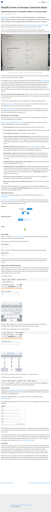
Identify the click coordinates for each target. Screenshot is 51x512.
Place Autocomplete (6, 398)
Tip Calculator (25, 505)
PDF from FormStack (9, 108)
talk (19, 104)
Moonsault (6, 17)
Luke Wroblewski (5, 195)
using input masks (17, 236)
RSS (30, 505)
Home (39, 2)
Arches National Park (8, 483)
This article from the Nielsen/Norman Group (12, 122)
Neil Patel (42, 25)
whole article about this (35, 146)
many (7, 104)
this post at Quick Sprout (32, 25)
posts (13, 104)
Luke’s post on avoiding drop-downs (10, 200)
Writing (43, 2)
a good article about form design (16, 390)
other (10, 104)
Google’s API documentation (28, 440)
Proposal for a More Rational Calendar (38, 483)
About (47, 2)
